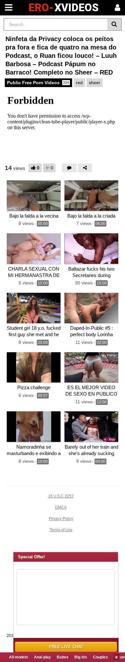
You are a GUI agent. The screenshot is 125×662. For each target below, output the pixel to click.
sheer (94, 82)
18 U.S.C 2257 (61, 496)
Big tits (80, 657)
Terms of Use (61, 530)
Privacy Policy (61, 518)
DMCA (61, 507)
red (79, 82)
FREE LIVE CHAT (66, 646)
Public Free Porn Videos (38, 82)
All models (18, 657)
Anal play (42, 657)
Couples (100, 657)
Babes (63, 657)
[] (114, 24)
